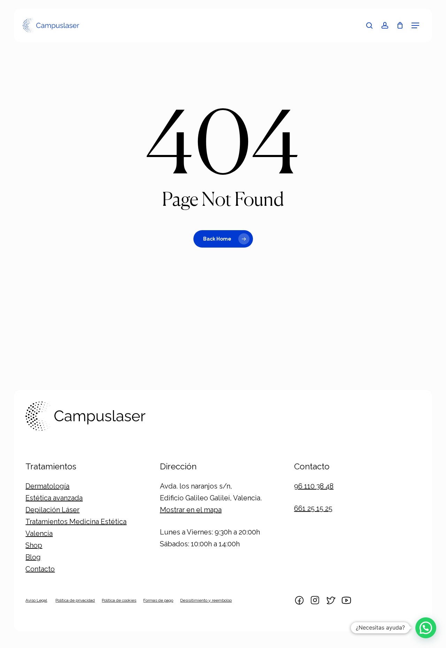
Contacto (40, 569)
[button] (415, 25)
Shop (33, 545)
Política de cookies (119, 600)
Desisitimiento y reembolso (206, 600)
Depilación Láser (52, 510)
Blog (33, 557)
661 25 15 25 (313, 508)
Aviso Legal (36, 600)
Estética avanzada (54, 498)
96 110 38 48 (313, 486)
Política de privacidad (75, 600)
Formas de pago (158, 600)
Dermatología (47, 486)
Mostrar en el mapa (191, 510)
